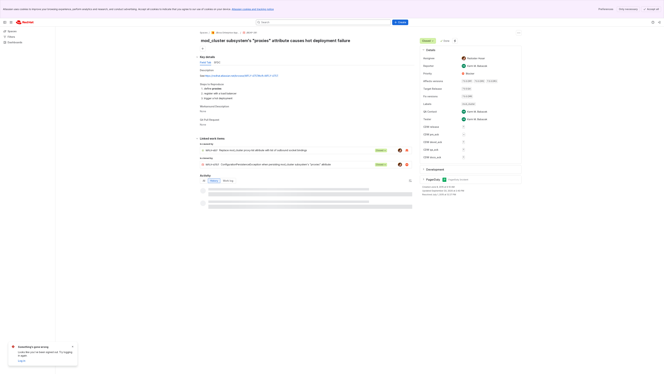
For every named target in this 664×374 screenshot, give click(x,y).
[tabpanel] (307, 98)
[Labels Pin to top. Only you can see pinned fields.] (434, 104)
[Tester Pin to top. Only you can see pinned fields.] (438, 119)
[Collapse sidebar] (5, 22)
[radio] (204, 181)
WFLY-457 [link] (212, 150)
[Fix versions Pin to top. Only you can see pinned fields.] (445, 96)
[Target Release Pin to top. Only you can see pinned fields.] (449, 88)
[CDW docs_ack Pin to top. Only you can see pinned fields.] (448, 157)
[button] (469, 50)
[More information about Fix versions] (441, 96)
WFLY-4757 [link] (212, 164)
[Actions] (519, 33)
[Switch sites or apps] (11, 22)
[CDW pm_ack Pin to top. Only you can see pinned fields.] (446, 134)
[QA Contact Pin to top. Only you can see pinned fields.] (444, 111)
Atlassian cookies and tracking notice (253, 9)
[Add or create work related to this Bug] (202, 48)
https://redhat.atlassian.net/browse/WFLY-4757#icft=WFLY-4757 (241, 75)
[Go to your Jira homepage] (24, 22)
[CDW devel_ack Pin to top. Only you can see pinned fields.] (449, 142)
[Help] (653, 22)
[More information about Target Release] (445, 89)
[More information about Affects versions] (446, 81)
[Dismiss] (73, 347)
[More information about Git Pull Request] (222, 120)
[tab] (206, 62)
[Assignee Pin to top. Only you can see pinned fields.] (437, 58)
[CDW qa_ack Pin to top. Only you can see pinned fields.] (446, 149)
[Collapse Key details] (197, 57)
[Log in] (659, 22)
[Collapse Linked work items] (197, 138)
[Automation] (455, 41)
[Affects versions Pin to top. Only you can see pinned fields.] (450, 81)
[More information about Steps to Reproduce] (227, 84)
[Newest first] (410, 181)
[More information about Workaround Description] (232, 106)
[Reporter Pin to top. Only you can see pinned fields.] (436, 66)
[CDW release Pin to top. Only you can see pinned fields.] (446, 127)
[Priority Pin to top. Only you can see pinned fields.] (439, 73)
